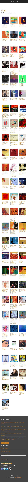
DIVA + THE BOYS (14, 72)
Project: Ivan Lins (13, 393)
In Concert (21, 349)
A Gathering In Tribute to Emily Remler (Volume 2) (22, 364)
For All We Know (5, 70)
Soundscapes (5, 55)
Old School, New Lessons (22, 203)
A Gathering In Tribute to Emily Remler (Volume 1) (14, 364)
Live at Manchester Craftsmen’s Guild (13, 291)
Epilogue (5, 84)
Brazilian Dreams (13, 275)
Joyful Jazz (4, 336)
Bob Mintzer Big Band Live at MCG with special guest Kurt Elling (5, 115)
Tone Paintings (5, 40)
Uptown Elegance (13, 246)
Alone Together (13, 114)
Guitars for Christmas (21, 261)
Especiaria (21, 378)
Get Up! (13, 334)
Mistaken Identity (5, 143)
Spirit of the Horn (5, 275)
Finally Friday (22, 25)
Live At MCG (13, 158)
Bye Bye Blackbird (22, 216)
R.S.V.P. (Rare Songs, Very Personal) (12, 232)
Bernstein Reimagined (22, 56)
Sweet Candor (22, 99)
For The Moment (22, 129)
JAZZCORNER (18, 477)
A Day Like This (5, 187)
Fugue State (13, 349)
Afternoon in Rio (22, 304)
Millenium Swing (22, 290)
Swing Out (5, 173)
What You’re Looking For (21, 393)
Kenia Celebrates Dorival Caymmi (5, 408)
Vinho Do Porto (22, 157)
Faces (4, 349)
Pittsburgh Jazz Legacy (13, 144)
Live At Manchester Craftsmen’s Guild (13, 306)
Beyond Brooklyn (22, 231)
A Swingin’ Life (13, 130)
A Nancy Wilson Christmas (5, 290)
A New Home (4, 319)
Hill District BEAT (13, 99)
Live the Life (13, 378)
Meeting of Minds (13, 85)
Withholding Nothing (4, 26)
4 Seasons (12, 25)
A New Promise (5, 157)
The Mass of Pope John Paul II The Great (13, 203)
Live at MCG (22, 173)
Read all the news (5, 443)
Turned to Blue (22, 187)
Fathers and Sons (22, 334)
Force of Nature (13, 40)
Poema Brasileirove (5, 378)
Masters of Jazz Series (13, 261)
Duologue (5, 129)
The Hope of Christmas (21, 85)
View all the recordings (6, 463)
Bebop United (4, 216)
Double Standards (5, 363)
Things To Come (22, 276)
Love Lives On (4, 393)
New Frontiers (22, 40)
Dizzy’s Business (5, 202)
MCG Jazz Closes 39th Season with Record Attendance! (13, 426)
